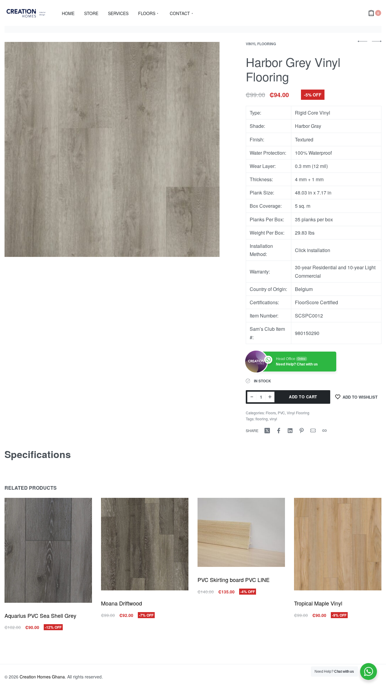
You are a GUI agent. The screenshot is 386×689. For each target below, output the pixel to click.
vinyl (273, 418)
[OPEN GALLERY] (112, 149)
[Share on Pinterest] (301, 430)
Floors (271, 412)
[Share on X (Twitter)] (267, 430)
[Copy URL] (324, 430)
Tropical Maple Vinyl (318, 603)
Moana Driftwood (121, 603)
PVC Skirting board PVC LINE (234, 579)
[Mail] (313, 430)
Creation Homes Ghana (42, 677)
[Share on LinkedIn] (290, 430)
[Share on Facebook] (278, 430)
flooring (261, 418)
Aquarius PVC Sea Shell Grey (40, 615)
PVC (281, 412)
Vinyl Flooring (261, 43)
